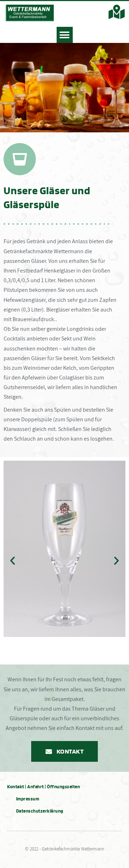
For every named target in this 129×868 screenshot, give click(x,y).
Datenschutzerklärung (39, 811)
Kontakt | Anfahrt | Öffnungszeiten (43, 786)
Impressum (27, 798)
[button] (65, 35)
